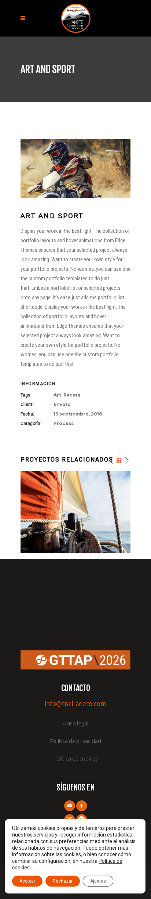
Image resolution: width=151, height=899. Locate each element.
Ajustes (98, 881)
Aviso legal (76, 723)
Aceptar (27, 881)
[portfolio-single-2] (75, 168)
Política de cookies (76, 758)
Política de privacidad (75, 741)
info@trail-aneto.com (75, 703)
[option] (75, 168)
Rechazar (63, 881)
